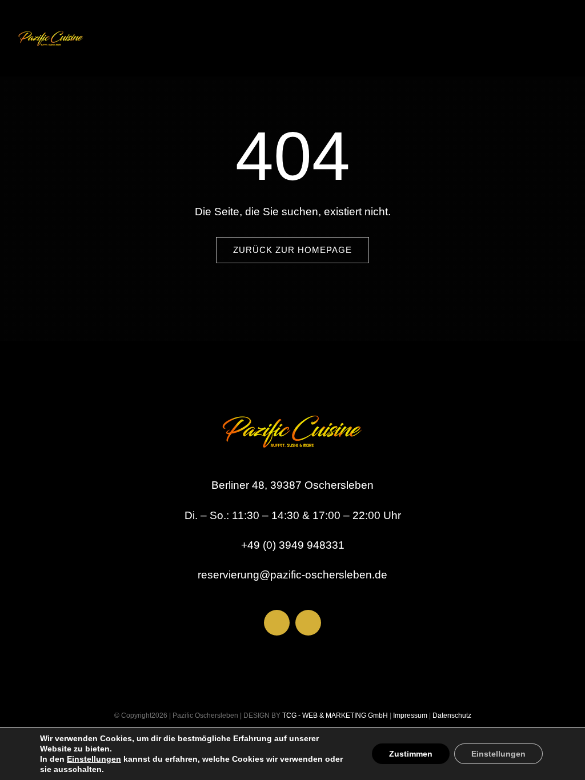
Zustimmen (410, 753)
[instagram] (308, 623)
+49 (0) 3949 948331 (292, 545)
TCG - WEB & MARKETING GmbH (334, 715)
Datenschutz (451, 715)
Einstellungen (94, 758)
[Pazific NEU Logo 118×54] (51, 28)
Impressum (409, 715)
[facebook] (277, 623)
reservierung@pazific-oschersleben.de (292, 575)
